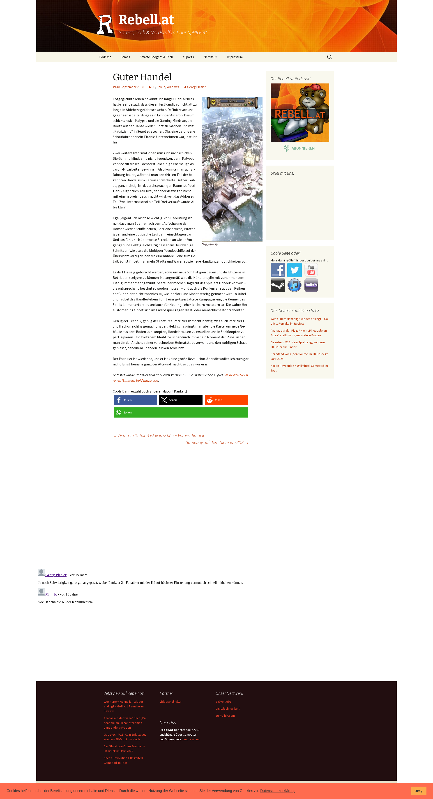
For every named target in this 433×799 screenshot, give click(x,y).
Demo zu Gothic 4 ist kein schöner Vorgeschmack (158, 435)
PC (153, 87)
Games (125, 57)
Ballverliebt (223, 702)
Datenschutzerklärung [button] (277, 791)
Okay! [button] (419, 791)
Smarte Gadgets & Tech (156, 57)
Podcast (105, 57)
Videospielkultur (171, 702)
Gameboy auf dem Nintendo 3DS (217, 442)
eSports (188, 57)
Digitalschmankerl (228, 709)
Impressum (235, 57)
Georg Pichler (196, 87)
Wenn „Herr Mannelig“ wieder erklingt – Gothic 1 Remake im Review (124, 706)
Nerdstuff (210, 57)
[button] (135, 400)
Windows (173, 87)
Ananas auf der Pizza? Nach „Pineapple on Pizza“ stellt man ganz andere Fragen (125, 723)
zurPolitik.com (225, 716)
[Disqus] (216, 506)
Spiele (161, 87)
